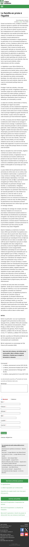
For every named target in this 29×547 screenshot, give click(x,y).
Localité (3, 420)
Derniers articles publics (14, 481)
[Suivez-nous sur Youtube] (26, 534)
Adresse (3, 411)
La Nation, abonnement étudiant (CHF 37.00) (15, 368)
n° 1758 (20, 22)
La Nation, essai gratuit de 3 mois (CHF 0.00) (15, 374)
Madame (13, 399)
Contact (26, 524)
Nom (2, 402)
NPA (2, 416)
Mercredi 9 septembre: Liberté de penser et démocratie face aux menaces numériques (13, 514)
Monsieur (5, 399)
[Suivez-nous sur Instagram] (22, 534)
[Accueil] (5, 4)
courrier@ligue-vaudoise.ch (6, 532)
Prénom (3, 407)
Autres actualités (14, 499)
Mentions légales (24, 526)
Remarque (4, 384)
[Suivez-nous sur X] (26, 530)
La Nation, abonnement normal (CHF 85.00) (15, 365)
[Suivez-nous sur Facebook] (22, 530)
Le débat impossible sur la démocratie (12, 488)
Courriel (3, 425)
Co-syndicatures (5, 484)
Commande (4, 363)
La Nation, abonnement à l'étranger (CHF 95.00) (14, 371)
